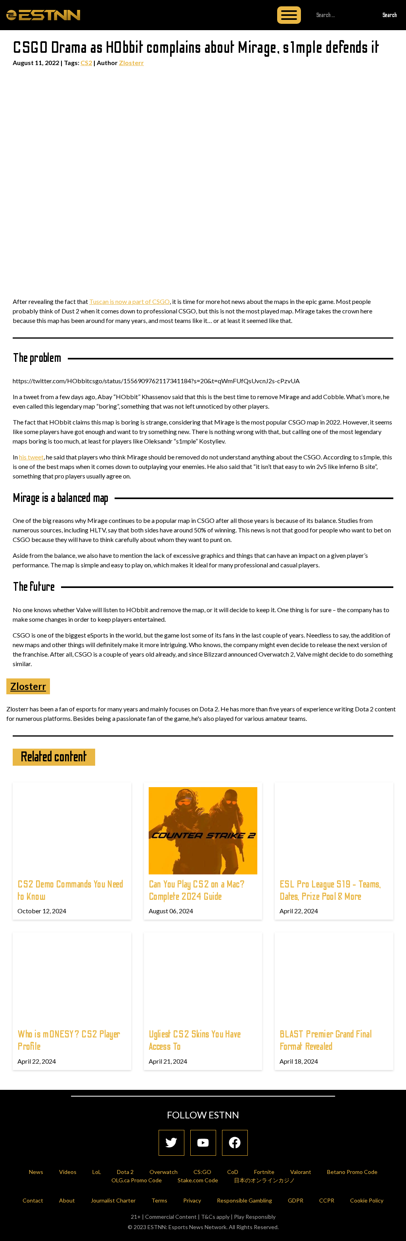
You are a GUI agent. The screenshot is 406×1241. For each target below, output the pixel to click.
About (67, 1200)
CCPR (326, 1200)
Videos (68, 1171)
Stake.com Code (198, 1180)
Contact (33, 1200)
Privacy (192, 1200)
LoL (96, 1171)
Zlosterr (131, 62)
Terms (159, 1200)
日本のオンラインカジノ (264, 1180)
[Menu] (289, 15)
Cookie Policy (366, 1200)
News (36, 1171)
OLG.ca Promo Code (136, 1180)
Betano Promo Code (352, 1171)
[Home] (43, 14)
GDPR (295, 1200)
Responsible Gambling (244, 1200)
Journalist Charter (113, 1200)
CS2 (86, 62)
